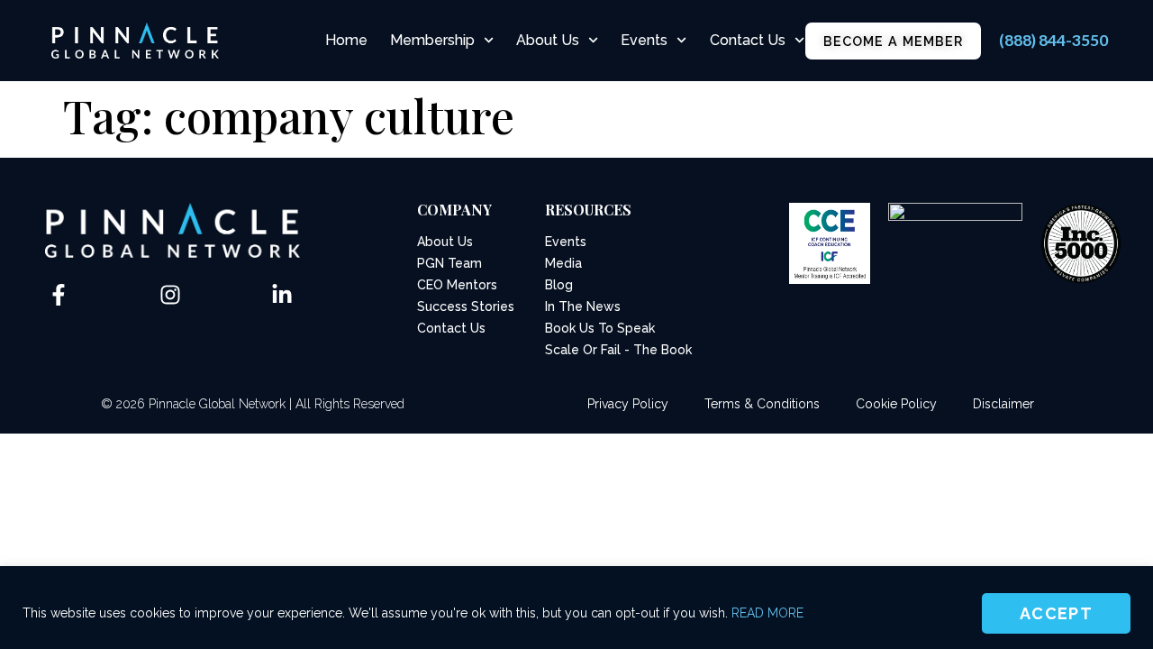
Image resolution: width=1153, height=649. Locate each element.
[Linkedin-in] (282, 295)
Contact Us (747, 40)
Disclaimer (1003, 404)
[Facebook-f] (58, 295)
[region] (576, 607)
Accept (1056, 613)
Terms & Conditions (762, 404)
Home (346, 40)
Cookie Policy (896, 404)
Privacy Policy (627, 404)
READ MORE (767, 613)
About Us (547, 40)
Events (644, 40)
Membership (432, 40)
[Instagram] (170, 295)
